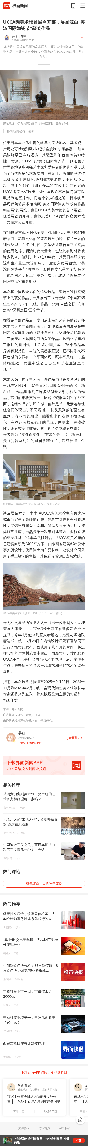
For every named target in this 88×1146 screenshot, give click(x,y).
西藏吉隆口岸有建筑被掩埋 (24, 1043)
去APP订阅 (50, 1111)
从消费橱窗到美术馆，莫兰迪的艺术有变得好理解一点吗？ (29, 796)
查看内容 (18, 1111)
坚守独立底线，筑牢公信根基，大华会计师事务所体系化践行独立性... (29, 918)
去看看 (73, 737)
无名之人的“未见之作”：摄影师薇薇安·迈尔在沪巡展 (30, 821)
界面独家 (24, 1085)
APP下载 (64, 1128)
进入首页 (44, 1128)
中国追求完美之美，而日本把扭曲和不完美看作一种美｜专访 (29, 847)
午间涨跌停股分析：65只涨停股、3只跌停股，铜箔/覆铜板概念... (30, 968)
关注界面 (24, 1128)
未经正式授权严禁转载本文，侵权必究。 (29, 720)
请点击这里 (33, 715)
